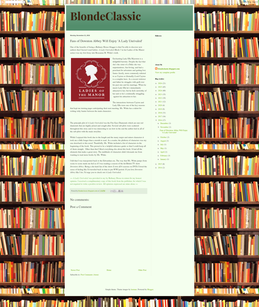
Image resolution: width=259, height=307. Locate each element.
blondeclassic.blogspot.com (169, 68)
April (162, 152)
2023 (160, 94)
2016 (160, 120)
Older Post (142, 270)
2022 (160, 98)
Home (109, 270)
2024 (160, 90)
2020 (160, 105)
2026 (160, 83)
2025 (160, 87)
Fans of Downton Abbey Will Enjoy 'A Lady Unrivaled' (174, 131)
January (163, 159)
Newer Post (75, 270)
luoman (134, 289)
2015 (160, 164)
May (162, 148)
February (164, 155)
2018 (160, 112)
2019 (160, 109)
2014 (160, 167)
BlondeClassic (105, 15)
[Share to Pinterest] (122, 191)
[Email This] (111, 191)
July (162, 144)
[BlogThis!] (114, 191)
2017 (160, 116)
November (164, 127)
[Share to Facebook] (119, 191)
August (163, 141)
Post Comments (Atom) (90, 274)
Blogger (150, 289)
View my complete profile (165, 72)
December (164, 123)
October (163, 137)
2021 (160, 101)
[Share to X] (117, 191)
